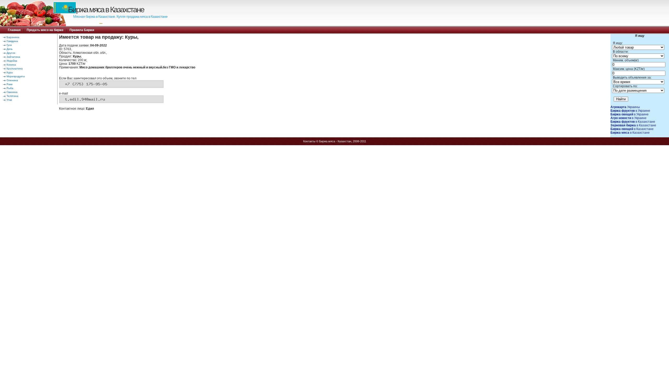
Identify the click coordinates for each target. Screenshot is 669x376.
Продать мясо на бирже (45, 30)
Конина (11, 64)
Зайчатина (13, 56)
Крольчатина (15, 68)
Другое (11, 52)
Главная (14, 30)
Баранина (13, 37)
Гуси (9, 45)
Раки (10, 84)
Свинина (12, 92)
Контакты (309, 141)
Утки (9, 99)
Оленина (12, 80)
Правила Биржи (82, 30)
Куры (10, 72)
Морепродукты (16, 76)
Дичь (10, 49)
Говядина (12, 41)
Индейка (12, 60)
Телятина (12, 96)
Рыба (10, 88)
